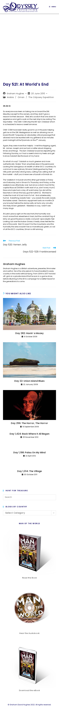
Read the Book (29, 577)
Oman (21, 97)
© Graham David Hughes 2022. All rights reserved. (29, 704)
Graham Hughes (15, 93)
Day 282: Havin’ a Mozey (29, 333)
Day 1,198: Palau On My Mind (29, 452)
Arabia (10, 97)
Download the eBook (29, 690)
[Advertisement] (29, 45)
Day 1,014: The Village (29, 471)
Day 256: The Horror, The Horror (29, 423)
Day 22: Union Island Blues (29, 381)
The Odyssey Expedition (41, 97)
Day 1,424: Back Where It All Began (29, 433)
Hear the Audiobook (29, 633)
